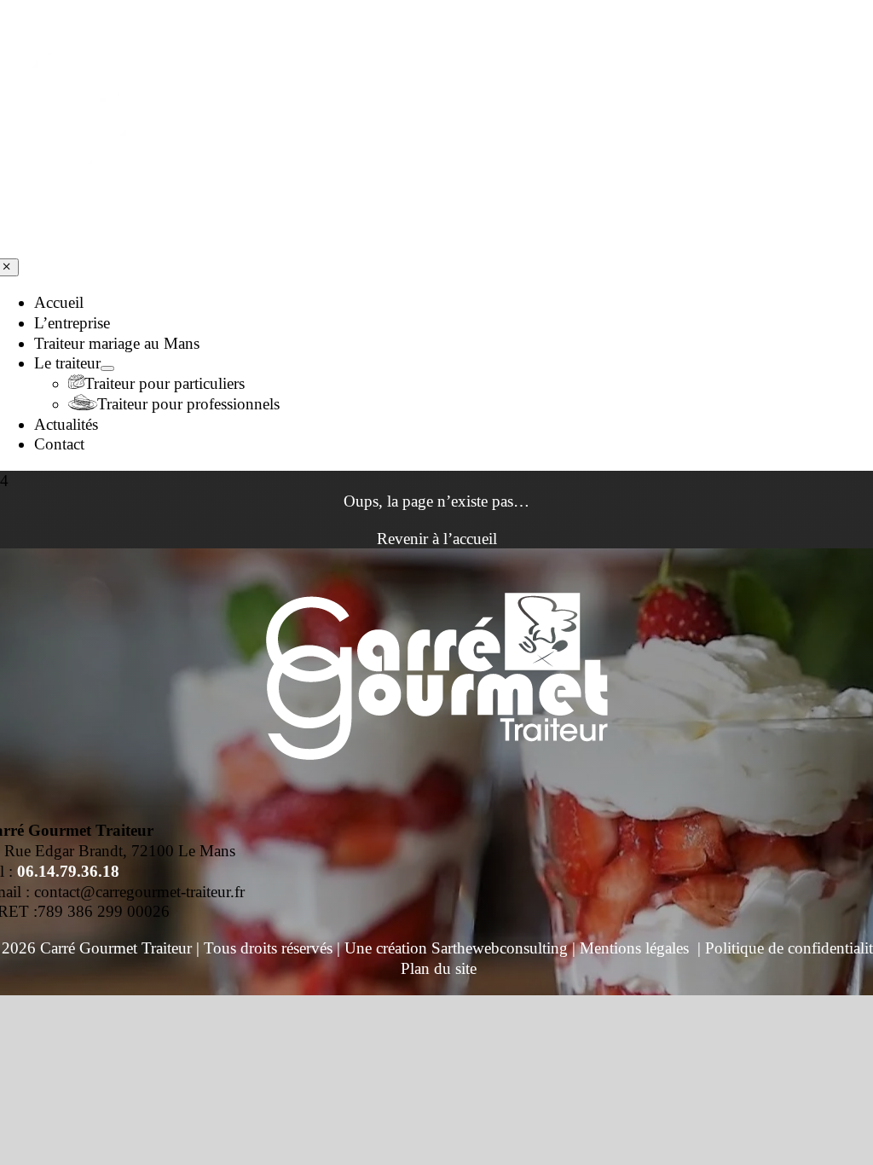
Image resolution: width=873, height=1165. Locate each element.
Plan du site (439, 968)
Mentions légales (634, 948)
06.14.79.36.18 (68, 871)
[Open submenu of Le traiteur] (107, 368)
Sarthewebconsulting (499, 948)
